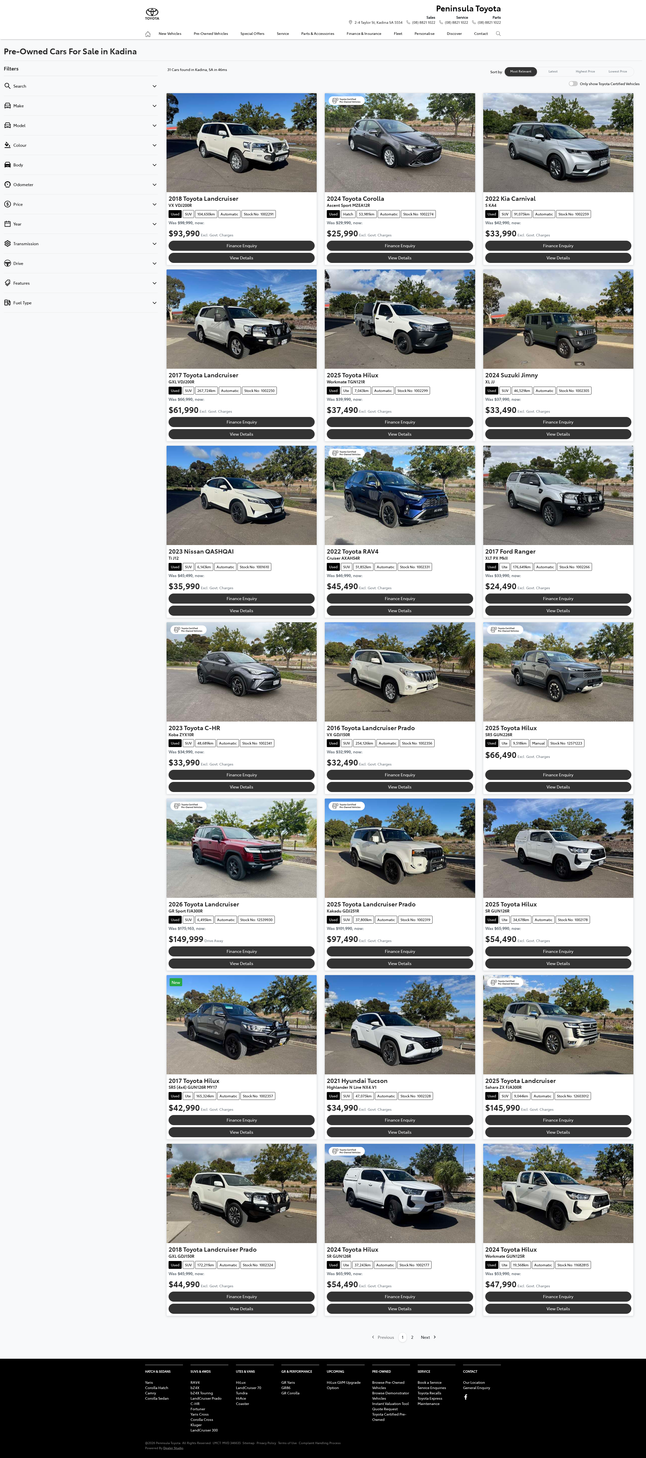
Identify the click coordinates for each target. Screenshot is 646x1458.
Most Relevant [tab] (520, 71)
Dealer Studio (173, 1448)
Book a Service (430, 1382)
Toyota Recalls (429, 1392)
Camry (150, 1392)
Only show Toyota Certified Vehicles (610, 83)
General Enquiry (476, 1387)
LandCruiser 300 (204, 1429)
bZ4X (195, 1387)
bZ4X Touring (202, 1392)
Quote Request (385, 1408)
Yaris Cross (200, 1414)
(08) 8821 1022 (423, 22)
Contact (481, 33)
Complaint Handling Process (320, 1443)
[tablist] (569, 72)
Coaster (242, 1403)
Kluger (196, 1424)
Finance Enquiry (242, 245)
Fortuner (198, 1408)
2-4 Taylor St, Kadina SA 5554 (378, 22)
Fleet (398, 33)
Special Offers (252, 33)
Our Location (474, 1382)
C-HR (195, 1403)
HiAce (241, 1398)
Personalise (425, 33)
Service (283, 33)
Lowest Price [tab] (618, 71)
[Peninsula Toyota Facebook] (466, 1397)
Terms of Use (287, 1443)
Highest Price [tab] (585, 71)
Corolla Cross (202, 1419)
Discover (454, 33)
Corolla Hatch (156, 1387)
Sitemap (249, 1443)
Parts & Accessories (317, 33)
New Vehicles (170, 33)
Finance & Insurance (364, 33)
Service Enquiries (432, 1387)
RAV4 (195, 1382)
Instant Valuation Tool (390, 1403)
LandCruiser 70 (248, 1387)
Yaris (149, 1382)
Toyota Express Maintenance (430, 1401)
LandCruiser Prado (206, 1398)
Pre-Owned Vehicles (211, 33)
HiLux (241, 1382)
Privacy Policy (266, 1443)
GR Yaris (288, 1382)
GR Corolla (290, 1392)
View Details (241, 257)
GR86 (285, 1387)
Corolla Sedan (157, 1398)
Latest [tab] (553, 71)
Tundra (242, 1392)
